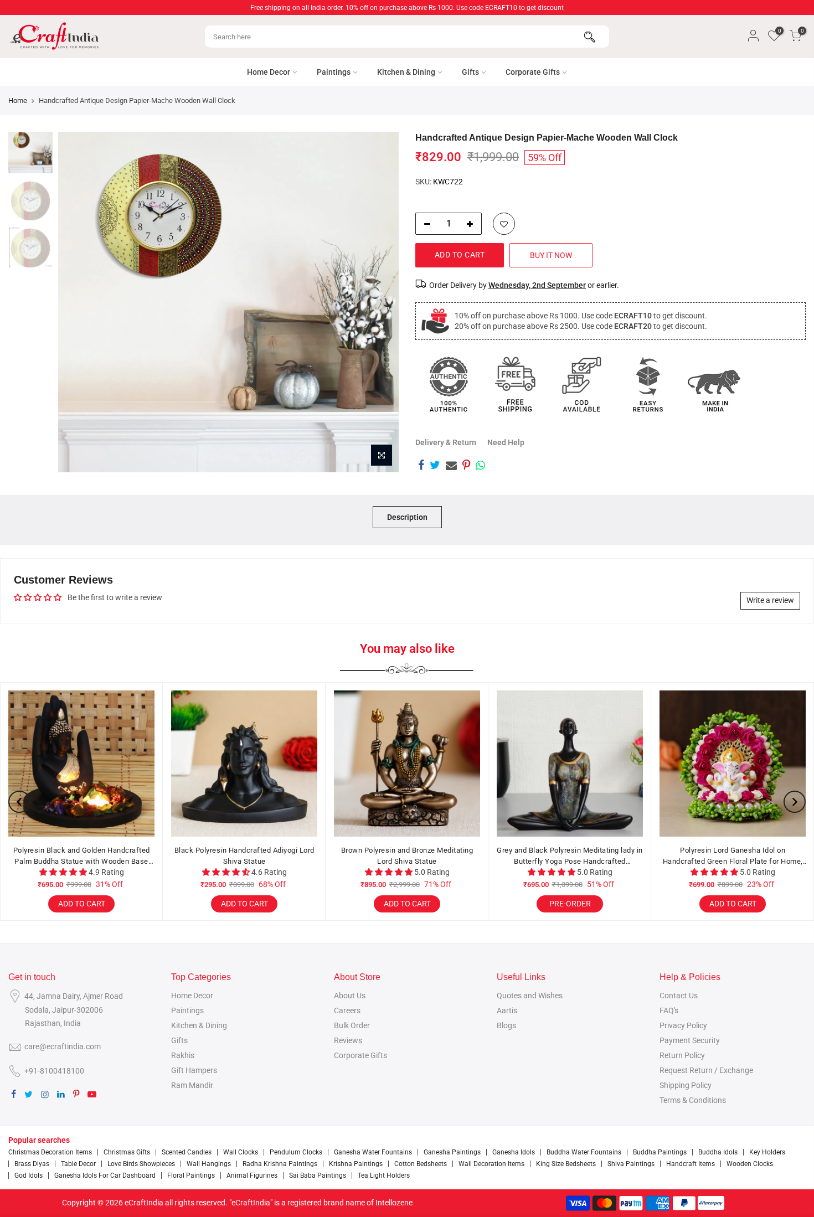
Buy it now (551, 255)
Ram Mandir (192, 1085)
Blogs (506, 1025)
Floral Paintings (191, 1175)
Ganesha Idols (513, 1152)
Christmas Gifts (127, 1152)
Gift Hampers (194, 1070)
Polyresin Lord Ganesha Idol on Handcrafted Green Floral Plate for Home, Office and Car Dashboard (733, 856)
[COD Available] (581, 384)
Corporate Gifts (533, 72)
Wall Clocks (240, 1152)
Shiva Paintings (631, 1164)
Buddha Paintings (660, 1152)
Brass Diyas (31, 1164)
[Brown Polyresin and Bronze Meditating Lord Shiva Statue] (407, 763)
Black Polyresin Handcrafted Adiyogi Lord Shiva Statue (244, 855)
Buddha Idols (718, 1152)
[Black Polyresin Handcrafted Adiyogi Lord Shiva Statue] (244, 763)
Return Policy (682, 1055)
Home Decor (268, 72)
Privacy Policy (683, 1025)
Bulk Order (352, 1025)
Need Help (505, 442)
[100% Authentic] (448, 384)
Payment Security (690, 1040)
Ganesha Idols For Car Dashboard (105, 1175)
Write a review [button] (770, 600)
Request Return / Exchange (706, 1070)
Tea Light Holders (384, 1175)
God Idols (28, 1175)
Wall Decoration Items (491, 1164)
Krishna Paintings (356, 1164)
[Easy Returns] (648, 384)
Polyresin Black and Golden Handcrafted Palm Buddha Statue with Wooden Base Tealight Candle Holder (81, 856)
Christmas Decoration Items (50, 1152)
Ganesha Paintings (452, 1152)
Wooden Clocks (750, 1164)
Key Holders (767, 1152)
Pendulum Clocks (296, 1152)
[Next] (379, 302)
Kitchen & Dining (406, 72)
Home (17, 100)
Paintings (334, 72)
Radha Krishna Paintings (280, 1164)
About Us (349, 995)
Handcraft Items (690, 1164)
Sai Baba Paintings (317, 1175)
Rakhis (182, 1055)
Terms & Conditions (693, 1100)
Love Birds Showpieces (141, 1164)
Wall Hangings (209, 1164)
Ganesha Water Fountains (373, 1152)
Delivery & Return (445, 442)
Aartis (507, 1010)
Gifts (470, 72)
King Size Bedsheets (566, 1164)
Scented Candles (187, 1152)
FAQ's (669, 1010)
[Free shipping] (515, 384)
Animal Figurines (251, 1175)
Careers (347, 1010)
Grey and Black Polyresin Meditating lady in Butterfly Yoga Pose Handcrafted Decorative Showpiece (570, 856)
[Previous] (77, 302)
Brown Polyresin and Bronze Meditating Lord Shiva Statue (407, 855)
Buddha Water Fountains (584, 1152)
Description (407, 517)
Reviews (348, 1040)
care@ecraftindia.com (62, 1046)
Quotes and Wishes (530, 995)
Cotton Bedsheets (420, 1164)
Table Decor (78, 1164)
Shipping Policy (686, 1085)
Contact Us (679, 995)
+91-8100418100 (54, 1070)
